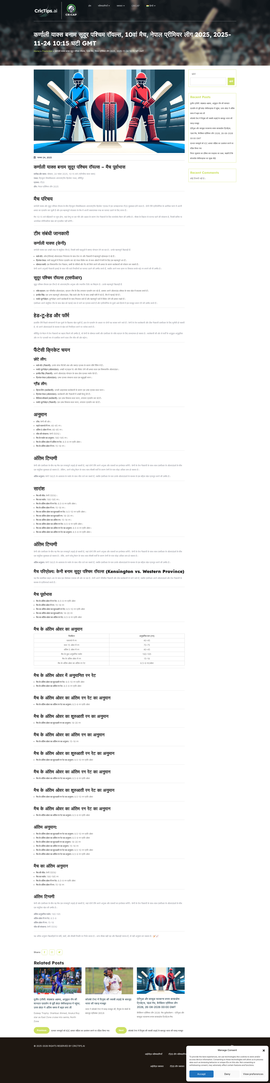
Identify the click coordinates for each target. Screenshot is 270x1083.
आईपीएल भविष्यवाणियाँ (153, 1054)
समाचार (119, 5)
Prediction (47, 51)
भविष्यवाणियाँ (103, 5)
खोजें (193, 74)
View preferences (253, 1074)
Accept (201, 1074)
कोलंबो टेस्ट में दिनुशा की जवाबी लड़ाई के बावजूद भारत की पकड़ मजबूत (108, 1001)
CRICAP (136, 5)
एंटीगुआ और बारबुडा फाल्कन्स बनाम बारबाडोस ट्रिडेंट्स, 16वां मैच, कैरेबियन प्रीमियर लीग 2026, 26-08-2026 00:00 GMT (158, 1003)
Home (37, 51)
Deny (227, 1074)
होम (89, 5)
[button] (263, 1050)
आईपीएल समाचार (157, 1066)
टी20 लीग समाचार (177, 1066)
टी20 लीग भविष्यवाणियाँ (177, 1054)
